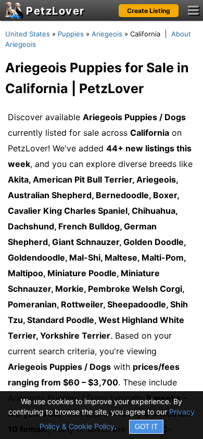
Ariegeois (107, 34)
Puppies (71, 34)
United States (27, 34)
